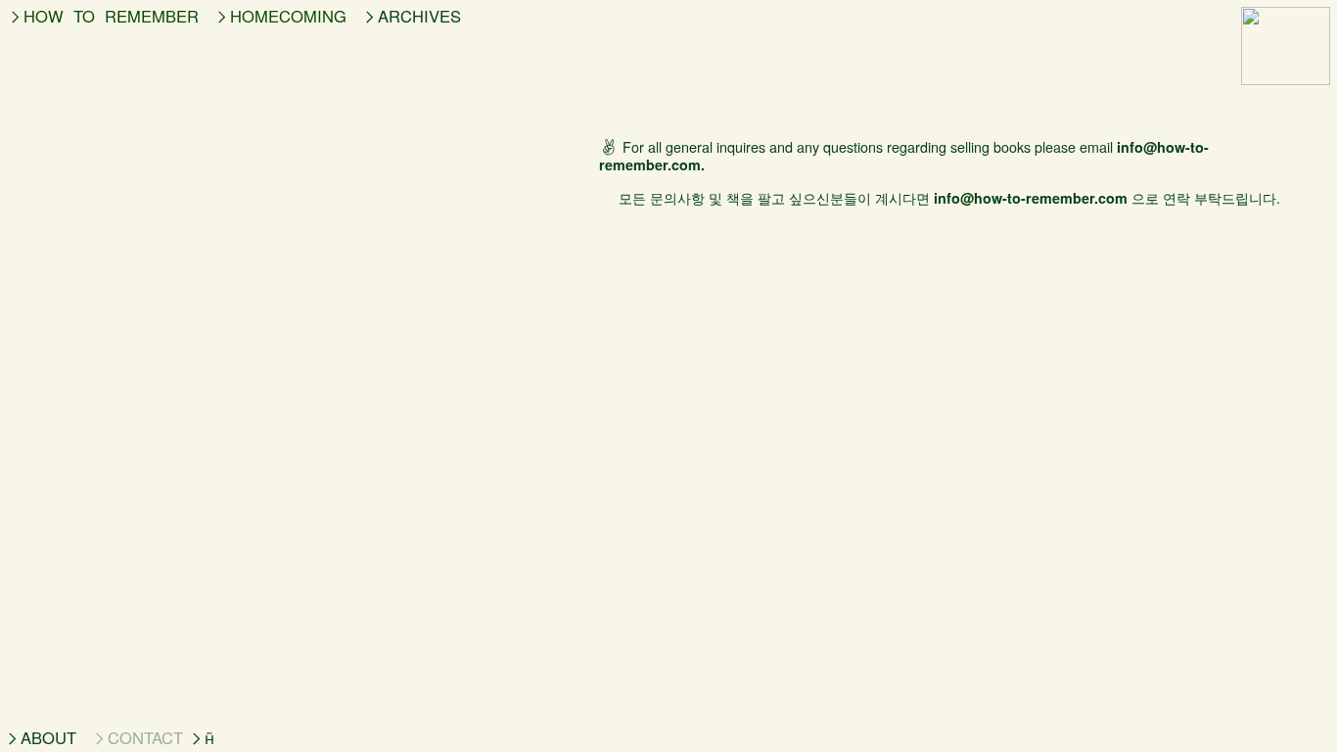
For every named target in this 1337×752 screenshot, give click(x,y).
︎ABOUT (40, 737)
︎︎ (206, 737)
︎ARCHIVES (416, 15)
